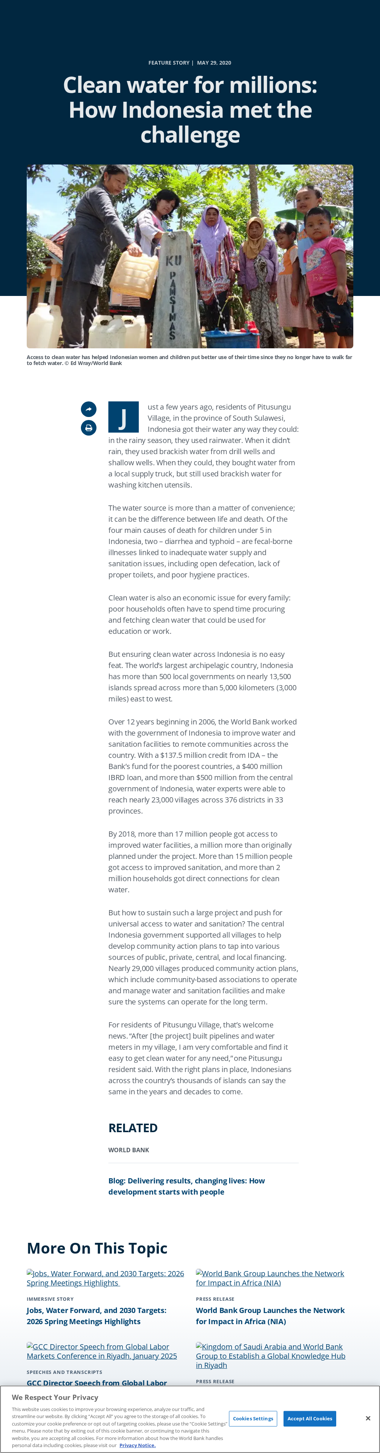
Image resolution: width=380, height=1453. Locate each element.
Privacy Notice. (137, 1445)
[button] (88, 428)
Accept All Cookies (310, 1418)
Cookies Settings (253, 1418)
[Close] (368, 1418)
